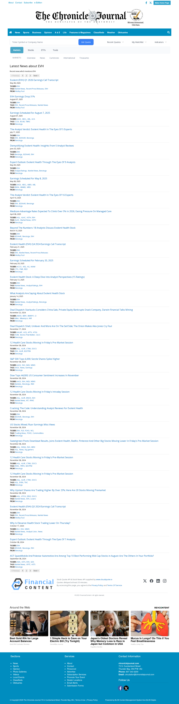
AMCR (19, 316)
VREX (29, 187)
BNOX (28, 398)
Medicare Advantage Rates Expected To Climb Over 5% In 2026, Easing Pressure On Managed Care (60, 211)
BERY (25, 316)
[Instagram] (165, 584)
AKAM (33, 266)
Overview (31, 58)
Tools (55, 50)
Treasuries (84, 58)
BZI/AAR (22, 138)
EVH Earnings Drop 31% (22, 96)
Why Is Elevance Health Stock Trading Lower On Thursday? (40, 523)
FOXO (27, 430)
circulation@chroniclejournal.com (139, 674)
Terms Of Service (114, 585)
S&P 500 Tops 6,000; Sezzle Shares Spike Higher (35, 358)
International (69, 58)
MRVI (33, 447)
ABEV (29, 185)
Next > (36, 75)
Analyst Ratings (21, 171)
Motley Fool (19, 91)
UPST (28, 564)
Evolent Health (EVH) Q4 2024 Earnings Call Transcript (38, 244)
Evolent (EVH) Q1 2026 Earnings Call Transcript (34, 80)
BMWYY (31, 316)
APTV (30, 332)
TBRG (28, 121)
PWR (21, 269)
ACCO (19, 266)
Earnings (29, 367)
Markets (17, 50)
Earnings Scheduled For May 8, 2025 (28, 178)
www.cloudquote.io (104, 579)
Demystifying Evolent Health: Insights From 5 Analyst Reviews (42, 145)
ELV (18, 529)
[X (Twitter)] (145, 584)
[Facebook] (151, 584)
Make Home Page (162, 3)
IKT (27, 400)
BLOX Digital (151, 700)
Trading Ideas (20, 433)
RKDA (17, 187)
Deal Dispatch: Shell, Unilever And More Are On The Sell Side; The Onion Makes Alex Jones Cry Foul (61, 326)
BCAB (22, 121)
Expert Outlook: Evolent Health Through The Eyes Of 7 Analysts (42, 539)
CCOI (17, 121)
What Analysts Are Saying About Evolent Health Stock (37, 293)
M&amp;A (24, 318)
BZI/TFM (27, 351)
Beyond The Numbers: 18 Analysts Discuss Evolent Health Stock (43, 227)
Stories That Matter (27, 335)
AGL (18, 217)
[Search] (168, 32)
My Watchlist (137, 42)
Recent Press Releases (35, 89)
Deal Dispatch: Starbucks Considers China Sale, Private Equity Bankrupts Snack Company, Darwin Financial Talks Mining (71, 309)
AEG (24, 266)
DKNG (23, 447)
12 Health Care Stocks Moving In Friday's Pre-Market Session (41, 342)
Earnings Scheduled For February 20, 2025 (31, 260)
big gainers (29, 449)
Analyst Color (31, 531)
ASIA (18, 562)
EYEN (21, 482)
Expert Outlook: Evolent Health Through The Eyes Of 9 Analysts (42, 162)
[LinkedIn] (158, 584)
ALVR (23, 348)
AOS (25, 332)
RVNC (32, 400)
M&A (17, 318)
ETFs (43, 50)
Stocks (31, 50)
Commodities (38, 433)
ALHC (23, 217)
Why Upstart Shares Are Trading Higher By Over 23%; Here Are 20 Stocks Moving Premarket (58, 490)
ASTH (29, 217)
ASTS (23, 562)
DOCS (34, 348)
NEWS (33, 365)
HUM (17, 335)
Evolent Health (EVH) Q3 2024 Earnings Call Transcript (38, 506)
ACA (33, 119)
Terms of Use (80, 700)
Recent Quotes (114, 42)
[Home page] (89, 17)
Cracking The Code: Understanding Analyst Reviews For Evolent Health (46, 408)
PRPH (22, 466)
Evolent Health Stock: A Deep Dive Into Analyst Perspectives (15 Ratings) (47, 276)
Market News (20, 89)
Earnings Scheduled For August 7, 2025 (30, 112)
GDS (32, 562)
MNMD (23, 187)
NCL (32, 430)
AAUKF (19, 332)
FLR (22, 430)
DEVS (29, 496)
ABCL (24, 119)
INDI (28, 365)
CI (35, 316)
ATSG (35, 332)
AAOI (19, 119)
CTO (16, 269)
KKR (30, 318)
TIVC (26, 482)
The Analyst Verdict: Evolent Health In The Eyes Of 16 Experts (41, 194)
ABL (28, 119)
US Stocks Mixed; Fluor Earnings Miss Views (32, 424)
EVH (18, 86)
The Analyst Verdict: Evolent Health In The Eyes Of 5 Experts (41, 129)
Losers (33, 499)
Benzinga (19, 124)
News (42, 58)
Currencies (54, 58)
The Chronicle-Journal (32, 700)
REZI (26, 269)
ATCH (23, 496)
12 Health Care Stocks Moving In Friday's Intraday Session (40, 391)
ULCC (38, 335)
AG (28, 266)
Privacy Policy (97, 585)
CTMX (28, 348)
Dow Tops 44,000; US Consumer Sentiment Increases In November (44, 375)
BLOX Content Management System (128, 700)
